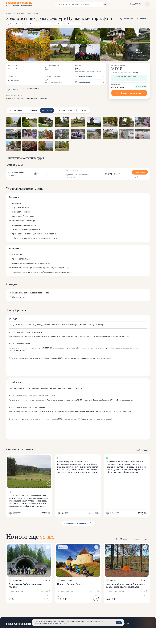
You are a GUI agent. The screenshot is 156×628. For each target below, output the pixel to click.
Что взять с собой (85, 77)
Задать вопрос (142, 177)
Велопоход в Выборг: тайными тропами (25, 585)
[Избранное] (147, 4)
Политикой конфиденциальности (56, 624)
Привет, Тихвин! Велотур (71, 584)
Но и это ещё (30, 536)
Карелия (113, 580)
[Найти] (105, 4)
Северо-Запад (18, 580)
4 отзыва (12, 90)
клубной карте (118, 72)
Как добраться (84, 82)
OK (119, 623)
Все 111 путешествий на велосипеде (131, 539)
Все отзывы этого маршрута (76, 523)
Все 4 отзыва (141, 450)
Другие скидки (18, 297)
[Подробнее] (47, 598)
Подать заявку (140, 172)
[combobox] (80, 4)
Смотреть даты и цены (130, 93)
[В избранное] (48, 547)
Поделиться (143, 19)
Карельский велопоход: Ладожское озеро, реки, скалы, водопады (125, 585)
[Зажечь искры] (150, 622)
